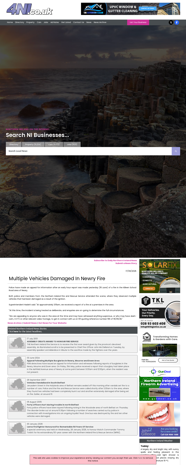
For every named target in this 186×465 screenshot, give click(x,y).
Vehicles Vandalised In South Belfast (46, 382)
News (88, 22)
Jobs (46, 22)
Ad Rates (55, 22)
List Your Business (138, 22)
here (15, 331)
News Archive (100, 22)
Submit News (30, 323)
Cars (39, 22)
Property (30, 22)
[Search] (176, 151)
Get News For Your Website (52, 323)
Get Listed (66, 22)
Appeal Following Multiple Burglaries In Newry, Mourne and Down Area (63, 360)
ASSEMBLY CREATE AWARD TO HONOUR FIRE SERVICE (52, 341)
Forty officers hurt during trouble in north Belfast (53, 404)
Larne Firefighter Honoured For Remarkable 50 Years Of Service (60, 426)
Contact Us (78, 22)
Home (10, 22)
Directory (19, 22)
